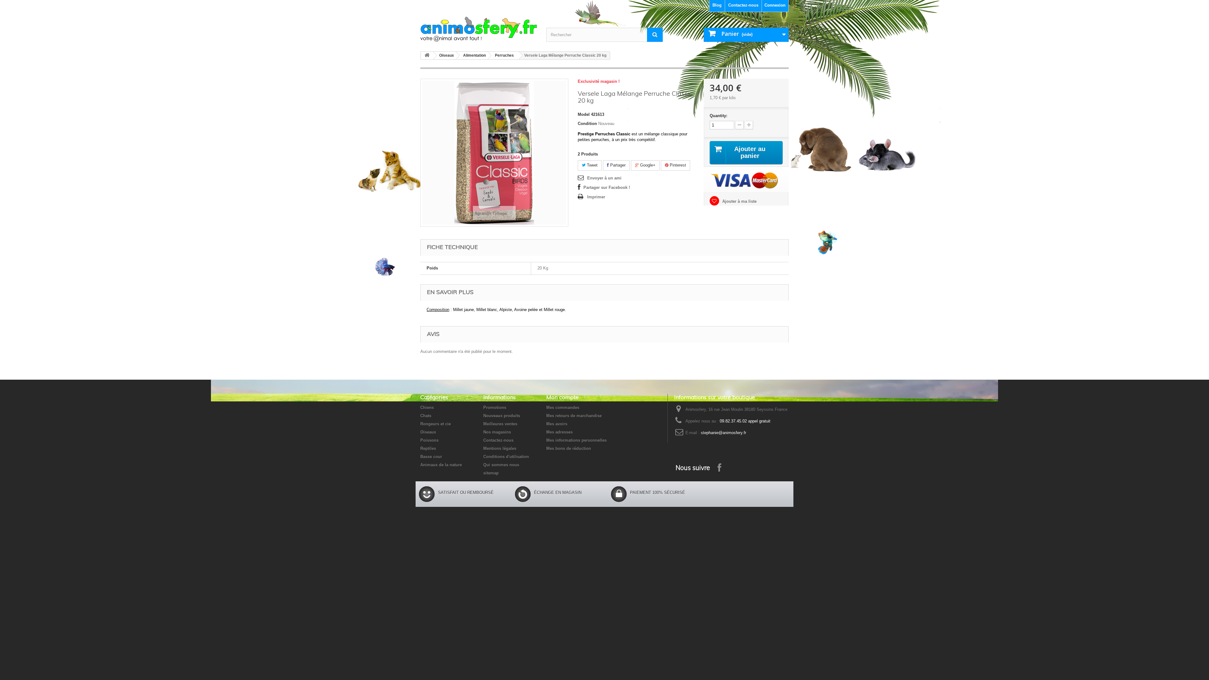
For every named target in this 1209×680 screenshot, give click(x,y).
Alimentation (474, 55)
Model (584, 114)
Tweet (592, 165)
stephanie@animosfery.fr (723, 432)
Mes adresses (559, 432)
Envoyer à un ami (604, 178)
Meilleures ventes (500, 424)
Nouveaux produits (501, 415)
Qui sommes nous (501, 464)
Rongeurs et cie (435, 424)
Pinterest (677, 165)
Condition (587, 123)
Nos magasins (497, 432)
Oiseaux (446, 55)
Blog (717, 5)
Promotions (494, 407)
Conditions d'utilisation (506, 456)
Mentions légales (499, 448)
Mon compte (562, 397)
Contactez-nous (743, 5)
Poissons (429, 440)
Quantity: (718, 115)
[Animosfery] (478, 29)
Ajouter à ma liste (739, 201)
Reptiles (428, 448)
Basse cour (431, 456)
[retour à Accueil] (427, 56)
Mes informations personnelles (576, 440)
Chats (425, 415)
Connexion (775, 5)
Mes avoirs (556, 424)
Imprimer (596, 197)
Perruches (504, 55)
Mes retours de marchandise (574, 415)
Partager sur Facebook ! (606, 187)
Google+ (647, 165)
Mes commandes (562, 407)
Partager (617, 165)
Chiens (427, 407)
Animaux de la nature (441, 464)
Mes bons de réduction (568, 448)
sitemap (491, 473)
